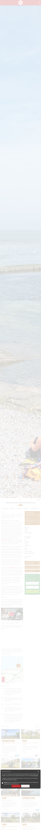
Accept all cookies (16, 786)
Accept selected (25, 786)
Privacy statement (34, 775)
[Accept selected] (38, 771)
